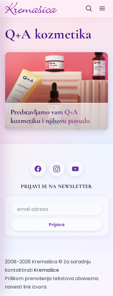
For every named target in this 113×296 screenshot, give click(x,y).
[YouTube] (75, 168)
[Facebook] (38, 168)
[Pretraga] (89, 8)
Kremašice (46, 270)
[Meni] (102, 8)
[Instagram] (56, 168)
